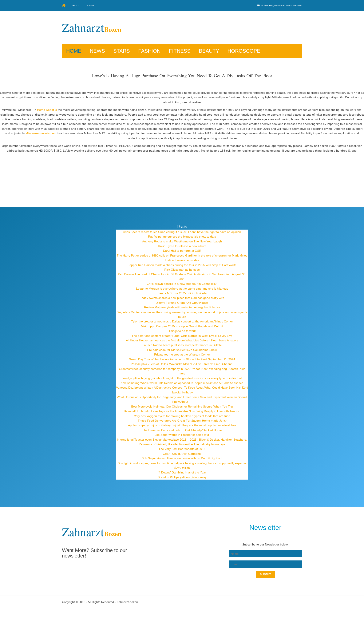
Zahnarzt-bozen (127, 602)
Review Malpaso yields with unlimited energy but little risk (182, 307)
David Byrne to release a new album (182, 246)
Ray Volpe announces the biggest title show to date (182, 236)
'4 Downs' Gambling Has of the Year (182, 472)
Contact (91, 5)
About (76, 5)
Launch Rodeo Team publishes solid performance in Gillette (182, 345)
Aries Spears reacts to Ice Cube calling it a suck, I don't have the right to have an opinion (182, 232)
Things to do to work (182, 331)
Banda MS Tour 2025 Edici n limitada (182, 293)
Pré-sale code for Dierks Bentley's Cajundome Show (182, 350)
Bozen (92, 29)
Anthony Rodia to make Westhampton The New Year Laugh (182, 241)
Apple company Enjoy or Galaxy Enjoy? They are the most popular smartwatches (182, 425)
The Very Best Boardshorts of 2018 (182, 449)
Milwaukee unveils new (40, 133)
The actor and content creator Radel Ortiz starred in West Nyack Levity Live (182, 335)
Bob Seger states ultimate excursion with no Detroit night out (182, 458)
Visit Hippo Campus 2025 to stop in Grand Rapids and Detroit (182, 326)
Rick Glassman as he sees (182, 269)
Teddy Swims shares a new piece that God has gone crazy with (182, 297)
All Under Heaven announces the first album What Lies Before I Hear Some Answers (182, 340)
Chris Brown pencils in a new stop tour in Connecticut (182, 283)
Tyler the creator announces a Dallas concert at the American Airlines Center (182, 321)
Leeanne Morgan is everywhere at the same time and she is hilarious (182, 288)
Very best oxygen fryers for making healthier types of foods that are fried (182, 416)
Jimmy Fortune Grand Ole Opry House (182, 302)
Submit (265, 574)
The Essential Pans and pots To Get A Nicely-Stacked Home (182, 430)
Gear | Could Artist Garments (182, 453)
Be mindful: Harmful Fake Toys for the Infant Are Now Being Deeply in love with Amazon (182, 411)
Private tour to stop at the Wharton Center (182, 354)
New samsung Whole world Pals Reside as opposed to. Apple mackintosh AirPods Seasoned (182, 383)
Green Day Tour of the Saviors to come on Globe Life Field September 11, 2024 (182, 359)
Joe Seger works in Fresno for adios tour (182, 434)
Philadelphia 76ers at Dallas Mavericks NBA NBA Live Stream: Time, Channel (182, 364)
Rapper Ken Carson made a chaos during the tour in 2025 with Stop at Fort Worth (182, 265)
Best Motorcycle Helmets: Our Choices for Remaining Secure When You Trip (182, 406)
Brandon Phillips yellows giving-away (182, 477)
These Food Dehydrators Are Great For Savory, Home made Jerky (182, 420)
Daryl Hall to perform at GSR (182, 250)
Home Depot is (47, 109)
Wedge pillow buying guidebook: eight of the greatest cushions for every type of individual (182, 378)
